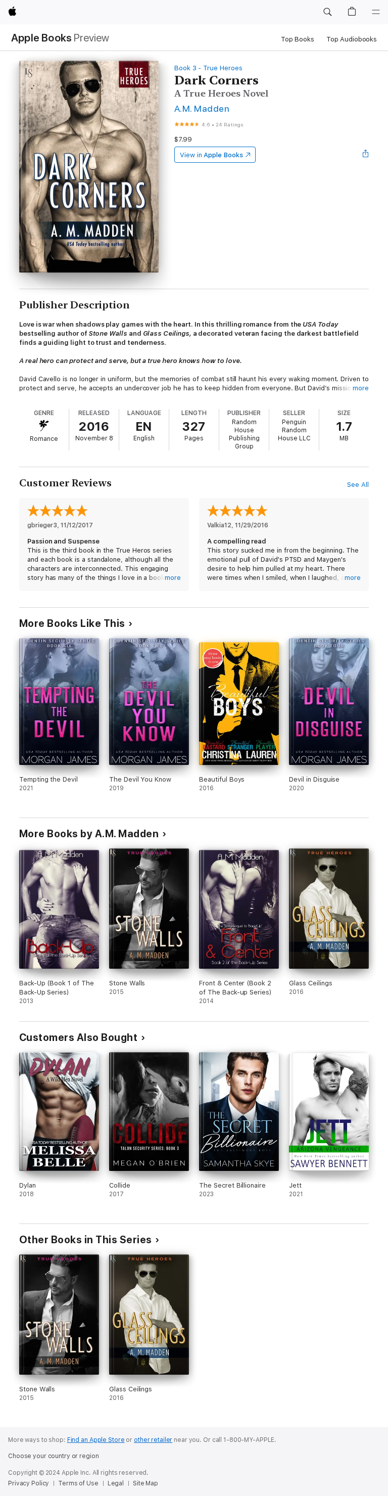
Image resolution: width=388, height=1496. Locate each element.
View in (211, 155)
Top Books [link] (297, 39)
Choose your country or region (53, 1456)
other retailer (153, 1439)
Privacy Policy (28, 1483)
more (361, 388)
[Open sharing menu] (365, 154)
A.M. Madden (201, 108)
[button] (327, 12)
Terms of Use (78, 1483)
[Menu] (376, 12)
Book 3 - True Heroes (208, 68)
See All (358, 484)
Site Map (145, 1483)
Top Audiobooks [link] (351, 39)
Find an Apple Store (96, 1439)
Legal (116, 1483)
